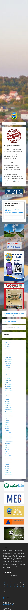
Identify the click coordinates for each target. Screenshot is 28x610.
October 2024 (8, 388)
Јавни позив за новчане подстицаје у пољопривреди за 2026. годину (13, 209)
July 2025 (7, 369)
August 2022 (7, 443)
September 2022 (8, 441)
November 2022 (8, 437)
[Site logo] (14, 118)
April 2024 (7, 401)
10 (4, 584)
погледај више (8, 216)
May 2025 (7, 374)
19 (10, 586)
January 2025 (8, 382)
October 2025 (8, 363)
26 (10, 589)
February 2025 (8, 380)
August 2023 (7, 418)
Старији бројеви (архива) (10, 321)
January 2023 (8, 432)
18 (7, 586)
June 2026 (7, 346)
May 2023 (7, 424)
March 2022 (7, 453)
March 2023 (7, 428)
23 (23, 586)
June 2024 (7, 397)
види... (18, 327)
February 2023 (8, 430)
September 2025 (8, 365)
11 (7, 584)
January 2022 (8, 458)
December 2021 (8, 460)
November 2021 (8, 462)
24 (4, 589)
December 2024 (8, 384)
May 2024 (7, 399)
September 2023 (8, 416)
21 (17, 586)
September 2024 (8, 390)
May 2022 (7, 449)
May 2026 (7, 348)
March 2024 (7, 403)
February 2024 (8, 405)
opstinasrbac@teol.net (8, 604)
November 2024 (8, 386)
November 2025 (8, 361)
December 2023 (8, 409)
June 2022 (7, 447)
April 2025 (7, 376)
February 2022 (8, 455)
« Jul (4, 593)
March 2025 (7, 378)
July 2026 (7, 344)
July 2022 (7, 445)
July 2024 (7, 395)
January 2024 (8, 407)
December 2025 (8, 359)
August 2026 (7, 342)
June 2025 (7, 372)
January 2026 (8, 357)
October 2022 (8, 439)
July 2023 (7, 420)
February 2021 (8, 470)
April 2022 (7, 451)
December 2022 (8, 434)
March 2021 (7, 468)
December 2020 (8, 474)
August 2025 (7, 367)
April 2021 (7, 466)
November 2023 (8, 411)
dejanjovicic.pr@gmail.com (15, 180)
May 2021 (7, 464)
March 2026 (7, 353)
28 (17, 589)
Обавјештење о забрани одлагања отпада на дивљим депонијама (14, 213)
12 (10, 584)
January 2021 (8, 472)
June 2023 (7, 422)
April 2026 (7, 351)
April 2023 (7, 426)
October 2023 (8, 414)
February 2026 (8, 355)
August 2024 (7, 393)
